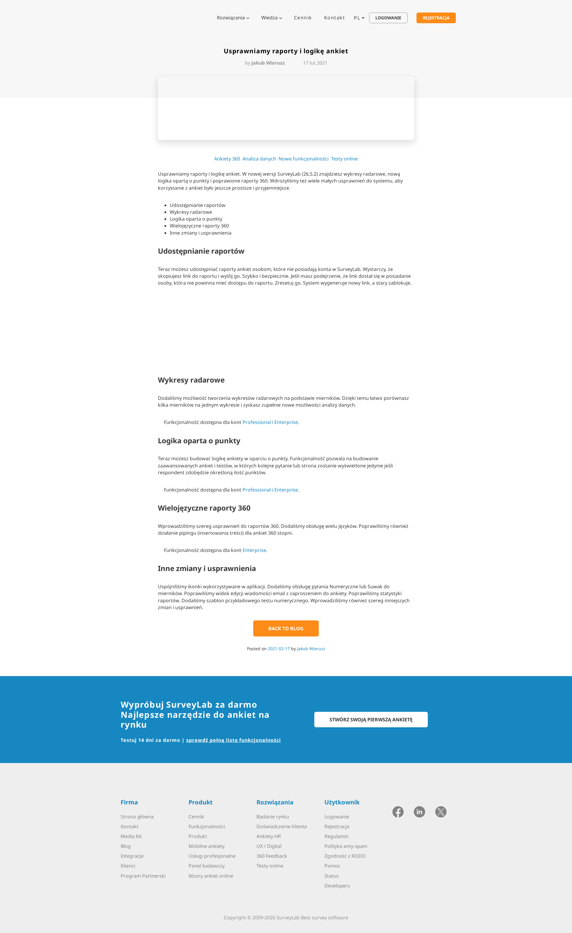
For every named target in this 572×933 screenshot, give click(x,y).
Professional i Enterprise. (271, 489)
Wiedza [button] (269, 17)
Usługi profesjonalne (212, 856)
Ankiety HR (269, 836)
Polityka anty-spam (345, 846)
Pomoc (332, 865)
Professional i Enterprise (270, 422)
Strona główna (137, 816)
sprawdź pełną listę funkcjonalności (233, 740)
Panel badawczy (207, 865)
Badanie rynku (273, 816)
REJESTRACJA (436, 18)
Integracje (132, 856)
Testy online (344, 158)
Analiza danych (259, 158)
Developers (337, 885)
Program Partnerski (143, 876)
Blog (126, 846)
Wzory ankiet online (211, 876)
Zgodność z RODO (345, 856)
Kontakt (334, 17)
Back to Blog (286, 628)
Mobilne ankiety (207, 846)
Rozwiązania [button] (231, 17)
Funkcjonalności (207, 826)
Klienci (128, 865)
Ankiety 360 (227, 158)
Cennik (303, 17)
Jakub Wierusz (311, 648)
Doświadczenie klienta (282, 826)
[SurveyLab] (144, 17)
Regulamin (336, 836)
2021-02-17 (279, 648)
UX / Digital (269, 846)
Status (331, 876)
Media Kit (131, 836)
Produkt (198, 836)
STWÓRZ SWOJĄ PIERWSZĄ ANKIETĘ (371, 719)
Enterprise (254, 550)
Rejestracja (336, 826)
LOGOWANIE (388, 18)
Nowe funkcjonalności (304, 158)
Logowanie (336, 816)
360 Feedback (272, 856)
